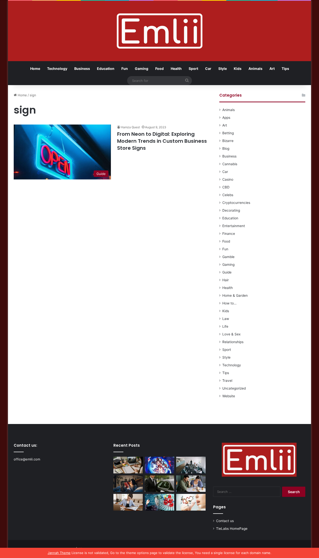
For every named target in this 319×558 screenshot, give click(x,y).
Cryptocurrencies (236, 203)
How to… (229, 303)
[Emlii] (159, 31)
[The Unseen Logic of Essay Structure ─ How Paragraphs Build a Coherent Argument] (191, 483)
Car (208, 68)
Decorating (231, 210)
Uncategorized (234, 388)
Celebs (227, 195)
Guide (227, 272)
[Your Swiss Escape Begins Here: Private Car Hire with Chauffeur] (159, 483)
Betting (228, 133)
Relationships (232, 342)
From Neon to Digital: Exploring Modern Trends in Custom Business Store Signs (162, 141)
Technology (57, 68)
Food (159, 68)
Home (35, 68)
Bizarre (228, 141)
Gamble (228, 257)
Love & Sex (231, 334)
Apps (226, 118)
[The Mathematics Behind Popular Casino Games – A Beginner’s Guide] (159, 502)
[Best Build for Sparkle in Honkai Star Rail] (159, 465)
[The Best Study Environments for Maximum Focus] (128, 502)
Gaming (141, 68)
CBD (226, 187)
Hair (225, 280)
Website (228, 396)
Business (82, 68)
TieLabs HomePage (231, 529)
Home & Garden (235, 295)
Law (225, 319)
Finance (228, 234)
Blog (225, 148)
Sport (193, 68)
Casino (227, 179)
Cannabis (229, 164)
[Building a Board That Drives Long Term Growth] (191, 465)
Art (272, 68)
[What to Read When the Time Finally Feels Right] (128, 483)
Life (225, 326)
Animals (255, 68)
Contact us (225, 521)
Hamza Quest (130, 127)
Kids (237, 68)
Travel (227, 381)
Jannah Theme (59, 553)
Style (222, 68)
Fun (124, 68)
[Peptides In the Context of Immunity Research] (191, 502)
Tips (285, 68)
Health (176, 68)
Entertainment (233, 226)
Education (105, 68)
